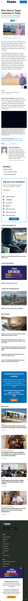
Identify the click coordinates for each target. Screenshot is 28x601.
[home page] (11, 2)
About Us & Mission (6, 536)
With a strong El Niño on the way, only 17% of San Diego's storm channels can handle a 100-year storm (13, 341)
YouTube (20, 140)
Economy (3, 424)
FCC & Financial (6, 543)
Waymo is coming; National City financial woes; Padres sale (13, 257)
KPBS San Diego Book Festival (9, 283)
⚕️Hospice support (7, 169)
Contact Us (5, 566)
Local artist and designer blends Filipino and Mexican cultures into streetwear (12, 360)
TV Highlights (13, 143)
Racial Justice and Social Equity (7, 450)
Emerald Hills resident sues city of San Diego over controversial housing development (13, 510)
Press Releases (6, 548)
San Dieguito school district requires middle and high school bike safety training (12, 482)
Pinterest (15, 140)
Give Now (23, 2)
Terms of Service (6, 555)
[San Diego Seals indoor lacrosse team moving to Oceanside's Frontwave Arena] (14, 415)
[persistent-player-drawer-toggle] (26, 599)
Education (3, 478)
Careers (4, 541)
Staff (4, 553)
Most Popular (5, 314)
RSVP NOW (11, 597)
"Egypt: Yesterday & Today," (10, 41)
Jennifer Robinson (7, 16)
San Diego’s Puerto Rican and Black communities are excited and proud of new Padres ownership (13, 454)
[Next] (25, 87)
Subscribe (14, 219)
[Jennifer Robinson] (4, 151)
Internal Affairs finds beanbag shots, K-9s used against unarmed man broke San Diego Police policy (13, 348)
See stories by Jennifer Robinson (16, 160)
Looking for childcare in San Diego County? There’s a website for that (12, 355)
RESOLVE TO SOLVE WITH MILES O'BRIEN (12, 308)
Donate (14, 400)
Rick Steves (23, 41)
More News (5, 406)
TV (6, 143)
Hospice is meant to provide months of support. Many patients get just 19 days (13, 334)
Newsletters (5, 539)
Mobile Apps (5, 546)
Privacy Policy (5, 550)
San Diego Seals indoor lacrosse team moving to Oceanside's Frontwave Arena (14, 426)
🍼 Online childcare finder (9, 174)
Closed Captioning (6, 563)
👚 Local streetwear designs (10, 171)
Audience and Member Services (9, 561)
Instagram (9, 140)
